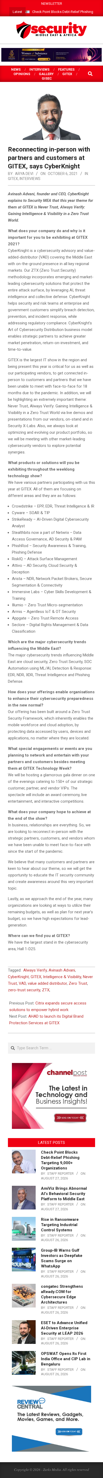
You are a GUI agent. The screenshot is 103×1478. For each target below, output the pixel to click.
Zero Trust (78, 983)
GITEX (13, 179)
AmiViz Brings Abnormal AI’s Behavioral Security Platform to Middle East (64, 1193)
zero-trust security (24, 990)
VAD (22, 983)
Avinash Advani (62, 970)
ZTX (45, 990)
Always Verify (35, 970)
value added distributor (47, 983)
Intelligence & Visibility (62, 976)
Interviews (30, 179)
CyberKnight (18, 976)
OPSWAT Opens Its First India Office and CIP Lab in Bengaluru (65, 1359)
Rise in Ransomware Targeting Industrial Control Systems (60, 1224)
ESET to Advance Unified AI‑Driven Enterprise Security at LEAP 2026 (64, 1328)
